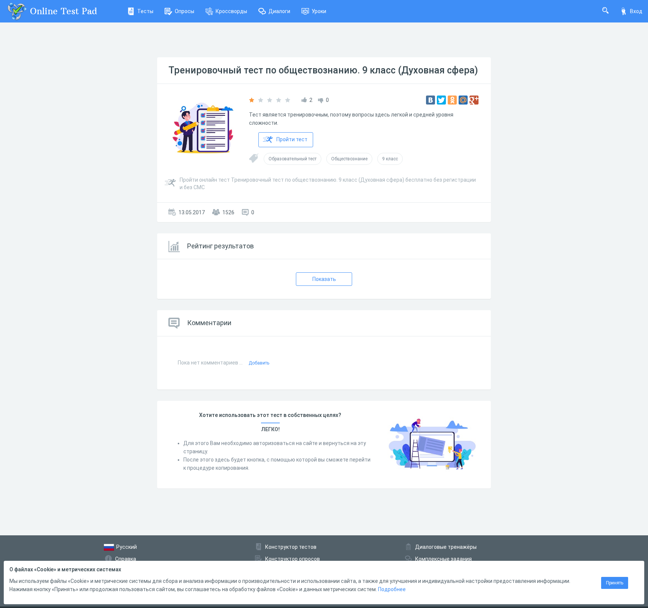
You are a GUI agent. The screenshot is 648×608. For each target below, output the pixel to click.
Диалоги (279, 11)
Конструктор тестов (290, 547)
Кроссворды (231, 11)
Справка (125, 559)
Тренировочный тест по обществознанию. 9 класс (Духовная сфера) (323, 70)
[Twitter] (441, 100)
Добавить (259, 363)
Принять (614, 583)
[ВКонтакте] (430, 100)
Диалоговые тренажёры (446, 547)
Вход (636, 11)
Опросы (184, 11)
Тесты (145, 11)
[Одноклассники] (452, 100)
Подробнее (392, 589)
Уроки (319, 11)
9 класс (390, 158)
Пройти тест (292, 139)
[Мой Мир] (463, 100)
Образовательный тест (292, 158)
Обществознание (349, 158)
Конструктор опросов (292, 559)
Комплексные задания (443, 559)
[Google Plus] (474, 100)
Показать (324, 279)
